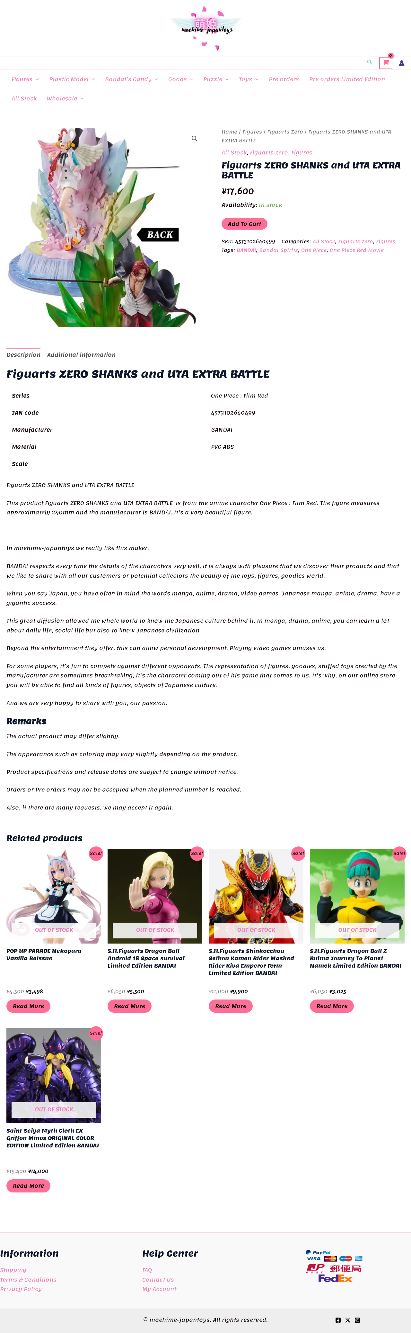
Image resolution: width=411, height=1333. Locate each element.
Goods (177, 79)
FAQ (147, 1270)
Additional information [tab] (81, 355)
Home (229, 132)
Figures (22, 79)
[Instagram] (357, 1320)
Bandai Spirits (278, 250)
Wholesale (62, 98)
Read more (28, 1006)
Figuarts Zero (285, 132)
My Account (159, 1289)
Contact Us (158, 1279)
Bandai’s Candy (128, 79)
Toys (245, 79)
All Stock (24, 98)
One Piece (314, 250)
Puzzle (212, 79)
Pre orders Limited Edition (347, 79)
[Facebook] (338, 1320)
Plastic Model (69, 79)
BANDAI (246, 250)
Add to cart (244, 224)
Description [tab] (23, 355)
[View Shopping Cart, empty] (385, 63)
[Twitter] (348, 1320)
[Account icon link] (402, 63)
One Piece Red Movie (357, 250)
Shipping (13, 1270)
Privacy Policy (21, 1289)
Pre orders (284, 79)
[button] (370, 63)
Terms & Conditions (28, 1279)
